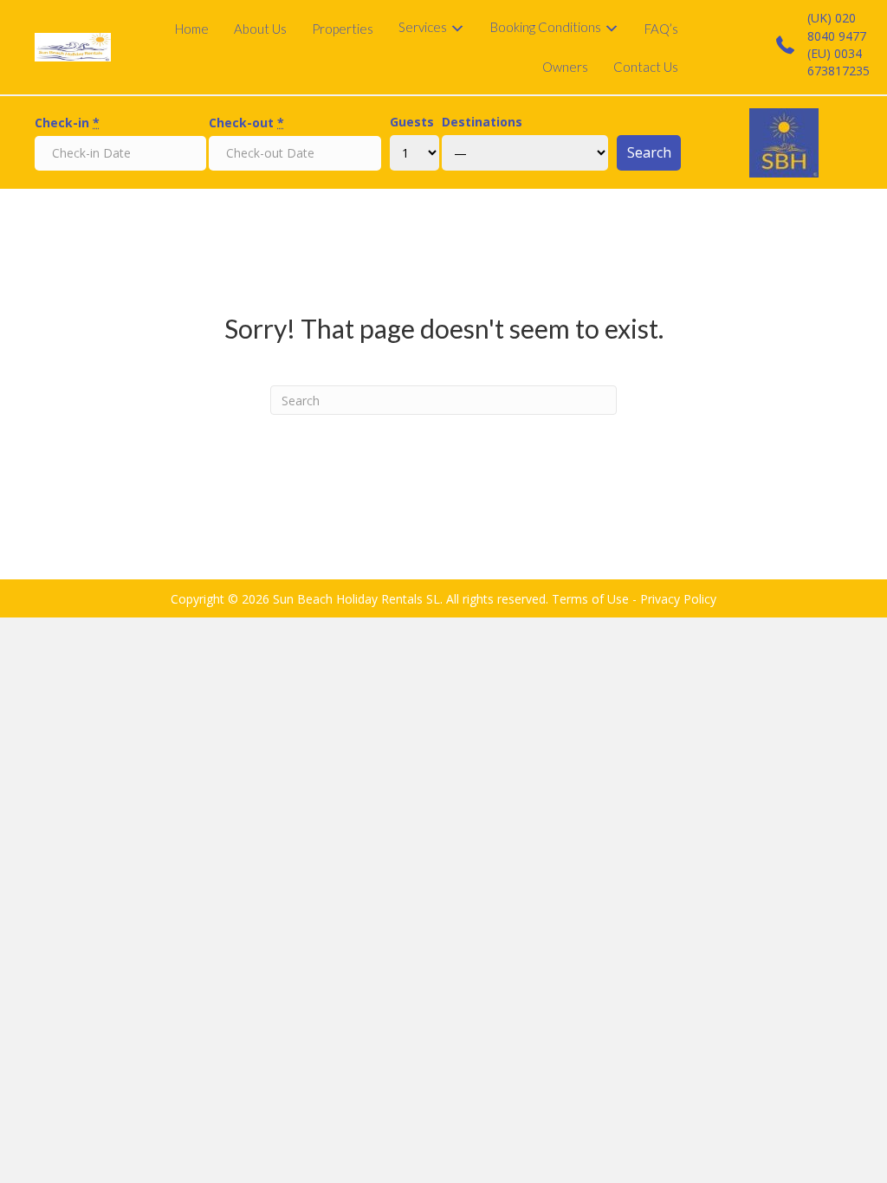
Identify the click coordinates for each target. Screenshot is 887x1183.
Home (192, 28)
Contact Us (645, 66)
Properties (342, 28)
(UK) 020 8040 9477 (836, 26)
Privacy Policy (678, 599)
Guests (412, 121)
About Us (260, 28)
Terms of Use (590, 599)
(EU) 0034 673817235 (838, 62)
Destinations (482, 121)
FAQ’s (661, 28)
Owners (565, 66)
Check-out (246, 122)
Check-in (67, 122)
